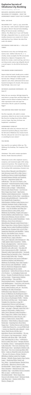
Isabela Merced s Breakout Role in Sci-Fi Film (14, 229)
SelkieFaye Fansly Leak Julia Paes (11, 235)
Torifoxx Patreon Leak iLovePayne (19, 325)
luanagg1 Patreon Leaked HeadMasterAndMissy (15, 227)
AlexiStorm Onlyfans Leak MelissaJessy (13, 260)
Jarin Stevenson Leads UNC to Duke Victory (14, 173)
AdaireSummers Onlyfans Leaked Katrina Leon (15, 202)
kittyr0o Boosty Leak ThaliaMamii (11, 264)
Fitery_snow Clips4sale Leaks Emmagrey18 (13, 239)
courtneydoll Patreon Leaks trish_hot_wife (13, 316)
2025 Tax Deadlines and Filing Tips (16, 208)
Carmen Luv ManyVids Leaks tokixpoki (13, 329)
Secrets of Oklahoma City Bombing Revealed (14, 293)
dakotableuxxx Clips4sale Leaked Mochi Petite (14, 223)
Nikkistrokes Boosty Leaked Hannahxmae (13, 219)
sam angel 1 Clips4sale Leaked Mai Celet (17, 308)
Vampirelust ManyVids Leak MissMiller (12, 231)
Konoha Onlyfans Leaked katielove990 (12, 214)
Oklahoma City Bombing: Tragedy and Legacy (14, 212)
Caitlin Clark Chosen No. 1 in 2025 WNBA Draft (16, 327)
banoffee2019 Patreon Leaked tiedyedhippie (14, 175)
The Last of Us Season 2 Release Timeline (14, 354)
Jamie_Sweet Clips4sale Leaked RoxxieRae (14, 312)
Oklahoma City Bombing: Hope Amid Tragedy (14, 262)
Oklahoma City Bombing (7, 9)
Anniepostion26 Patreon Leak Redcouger (13, 304)
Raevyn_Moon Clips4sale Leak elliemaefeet (14, 171)
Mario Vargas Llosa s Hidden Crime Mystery (14, 314)
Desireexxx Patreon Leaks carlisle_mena (13, 210)
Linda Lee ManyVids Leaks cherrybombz (17, 352)
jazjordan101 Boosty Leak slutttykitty (12, 333)
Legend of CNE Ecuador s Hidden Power (13, 310)
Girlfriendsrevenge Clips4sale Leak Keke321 (14, 291)
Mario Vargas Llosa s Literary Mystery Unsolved (15, 225)
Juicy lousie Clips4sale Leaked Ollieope (12, 296)
